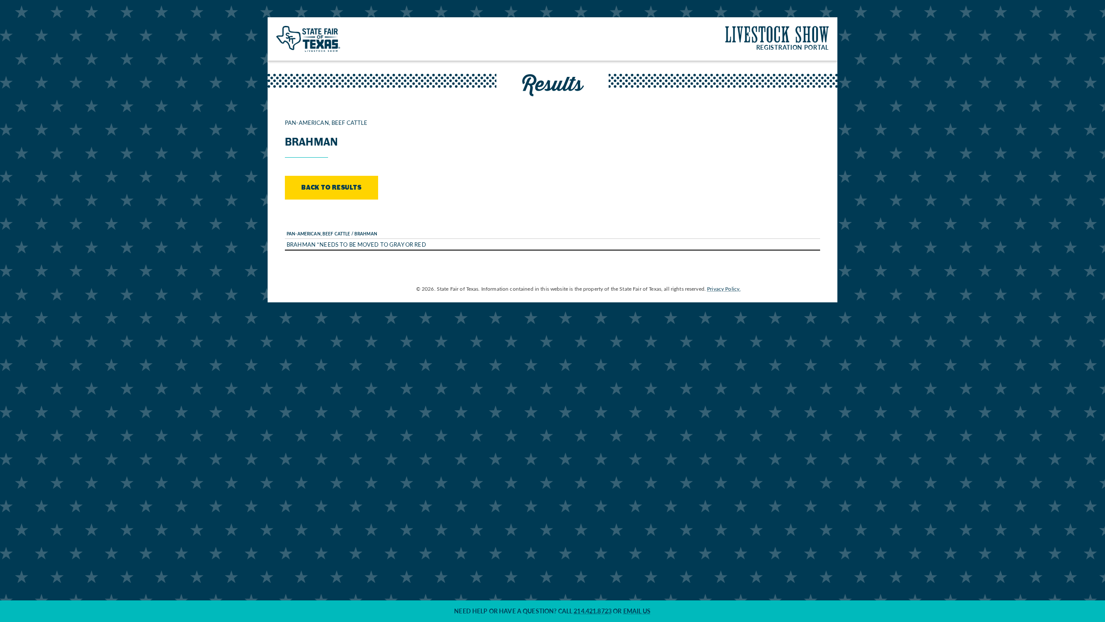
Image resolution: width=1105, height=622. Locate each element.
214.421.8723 (593, 611)
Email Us (637, 611)
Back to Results (331, 188)
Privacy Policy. (724, 288)
